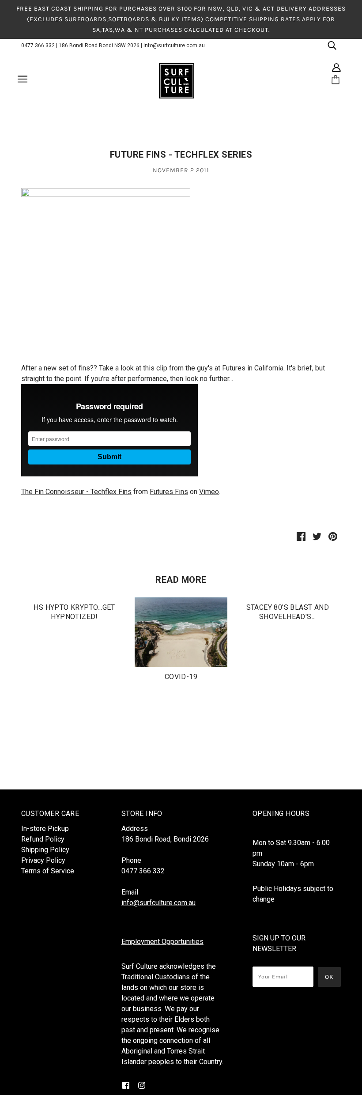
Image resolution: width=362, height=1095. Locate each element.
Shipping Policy (45, 850)
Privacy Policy (43, 860)
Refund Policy (42, 839)
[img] (332, 45)
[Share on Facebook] (301, 536)
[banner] (176, 80)
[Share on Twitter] (317, 536)
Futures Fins (169, 491)
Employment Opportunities (162, 941)
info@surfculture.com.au (174, 45)
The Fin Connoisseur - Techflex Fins (76, 491)
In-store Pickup (45, 828)
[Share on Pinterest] (333, 536)
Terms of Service (47, 871)
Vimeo (209, 491)
